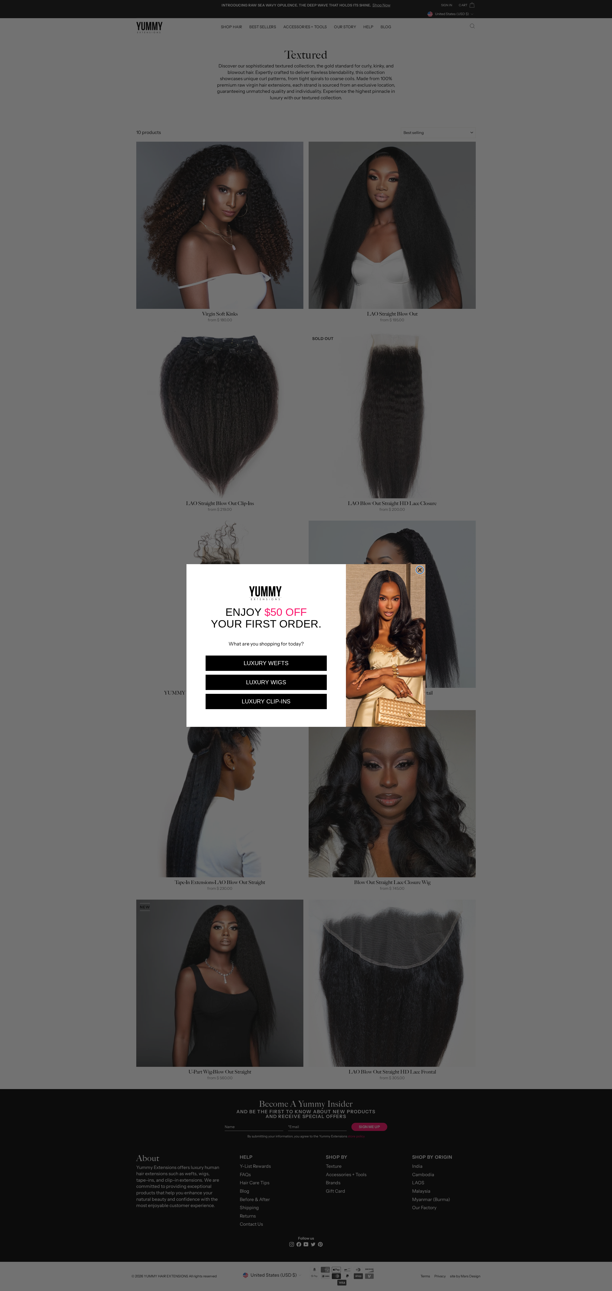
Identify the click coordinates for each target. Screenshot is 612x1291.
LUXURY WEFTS (266, 663)
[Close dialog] (420, 570)
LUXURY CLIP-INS (266, 701)
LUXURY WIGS (266, 682)
